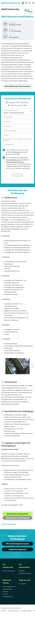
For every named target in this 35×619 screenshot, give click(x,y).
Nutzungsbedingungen (13, 160)
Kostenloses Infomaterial (17, 514)
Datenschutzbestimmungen (15, 162)
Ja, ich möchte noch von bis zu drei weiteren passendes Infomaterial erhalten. (17, 152)
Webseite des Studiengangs (17, 518)
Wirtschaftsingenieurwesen (17, 543)
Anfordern (17, 175)
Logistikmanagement (17, 549)
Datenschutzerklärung (13, 610)
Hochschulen (16, 152)
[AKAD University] (29, 11)
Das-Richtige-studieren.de (9, 586)
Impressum (3, 610)
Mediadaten (22, 571)
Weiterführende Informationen (18, 86)
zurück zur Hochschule (8, 524)
